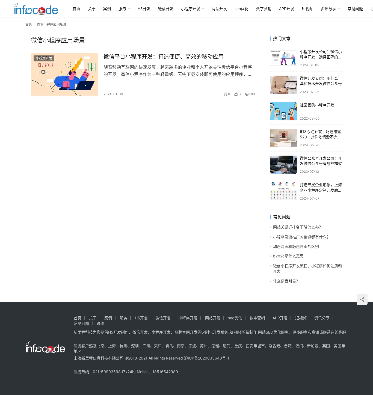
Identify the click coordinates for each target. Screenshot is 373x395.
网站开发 (219, 8)
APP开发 (286, 8)
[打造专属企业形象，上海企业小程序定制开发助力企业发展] (283, 191)
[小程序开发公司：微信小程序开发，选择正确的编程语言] (283, 58)
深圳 (135, 345)
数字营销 (263, 8)
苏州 (204, 345)
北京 (100, 345)
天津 (158, 345)
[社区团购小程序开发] (283, 111)
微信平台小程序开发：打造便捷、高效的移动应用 (163, 57)
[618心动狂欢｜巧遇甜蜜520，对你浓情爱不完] (283, 138)
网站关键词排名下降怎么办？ (298, 227)
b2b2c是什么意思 (288, 256)
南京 (181, 345)
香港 (276, 345)
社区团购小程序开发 (317, 105)
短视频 (307, 8)
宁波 (192, 345)
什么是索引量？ (286, 281)
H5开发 (144, 8)
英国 (326, 345)
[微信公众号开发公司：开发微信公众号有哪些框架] (283, 165)
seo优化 (241, 8)
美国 (337, 345)
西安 (249, 345)
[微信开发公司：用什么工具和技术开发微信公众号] (283, 85)
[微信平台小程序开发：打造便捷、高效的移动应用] (64, 75)
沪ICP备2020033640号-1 (206, 358)
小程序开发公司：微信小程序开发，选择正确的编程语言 (321, 56)
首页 (76, 8)
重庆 (238, 345)
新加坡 (312, 345)
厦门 (226, 345)
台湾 (288, 345)
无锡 (215, 345)
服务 (122, 8)
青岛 (169, 345)
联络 (100, 323)
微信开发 (165, 8)
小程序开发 (190, 8)
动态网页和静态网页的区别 (296, 246)
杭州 (123, 345)
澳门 (299, 345)
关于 (92, 8)
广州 (146, 345)
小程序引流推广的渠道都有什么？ (301, 236)
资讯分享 (328, 8)
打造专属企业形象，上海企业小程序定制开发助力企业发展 (321, 190)
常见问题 (355, 8)
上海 (112, 345)
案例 (107, 8)
